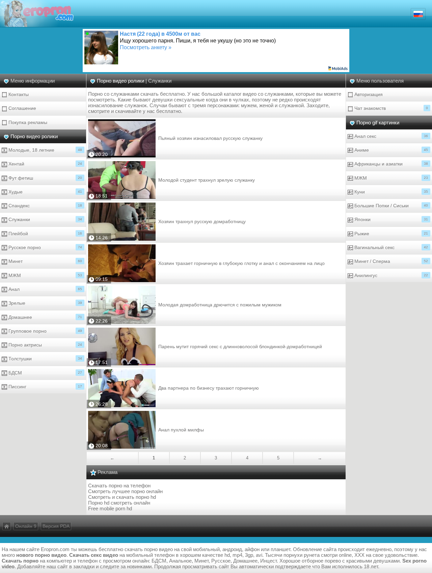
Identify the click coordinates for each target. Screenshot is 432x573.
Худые (44, 191)
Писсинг (44, 386)
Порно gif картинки (377, 122)
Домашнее (44, 317)
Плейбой (44, 233)
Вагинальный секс (390, 247)
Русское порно (44, 247)
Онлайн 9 (25, 526)
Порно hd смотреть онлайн (119, 503)
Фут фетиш (44, 178)
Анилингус (390, 275)
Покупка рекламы (27, 122)
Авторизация (368, 94)
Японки (390, 219)
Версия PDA (56, 526)
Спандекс (44, 205)
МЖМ (44, 275)
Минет (44, 261)
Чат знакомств (390, 108)
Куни (390, 191)
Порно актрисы (44, 345)
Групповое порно (44, 331)
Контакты (18, 94)
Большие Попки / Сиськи (390, 205)
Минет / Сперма (390, 261)
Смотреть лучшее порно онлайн (125, 491)
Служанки (44, 219)
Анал (44, 289)
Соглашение (21, 108)
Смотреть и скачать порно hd (122, 497)
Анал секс (390, 136)
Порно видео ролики (34, 136)
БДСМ (44, 372)
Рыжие (390, 233)
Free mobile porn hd (110, 508)
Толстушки (44, 358)
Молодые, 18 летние (44, 150)
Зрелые (44, 303)
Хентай (44, 164)
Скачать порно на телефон (119, 485)
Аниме (390, 150)
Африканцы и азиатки (390, 164)
